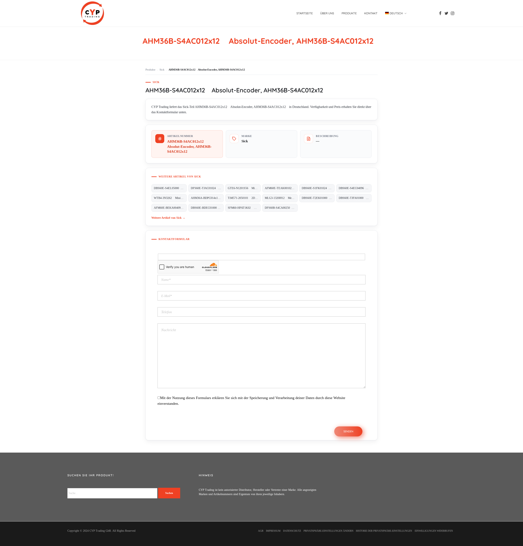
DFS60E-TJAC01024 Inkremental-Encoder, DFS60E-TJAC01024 (207, 188)
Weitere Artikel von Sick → (168, 217)
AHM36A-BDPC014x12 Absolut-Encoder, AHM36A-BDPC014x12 (207, 198)
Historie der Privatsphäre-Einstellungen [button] (384, 530)
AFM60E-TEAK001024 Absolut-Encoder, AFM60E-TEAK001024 (281, 188)
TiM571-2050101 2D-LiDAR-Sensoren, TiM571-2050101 (244, 198)
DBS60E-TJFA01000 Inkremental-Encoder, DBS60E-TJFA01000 (355, 198)
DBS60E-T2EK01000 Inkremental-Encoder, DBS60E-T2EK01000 (318, 198)
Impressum (273, 530)
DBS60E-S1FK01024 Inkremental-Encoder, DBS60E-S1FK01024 (318, 188)
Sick (162, 69)
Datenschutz (292, 530)
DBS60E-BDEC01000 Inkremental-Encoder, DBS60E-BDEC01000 (207, 207)
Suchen (169, 493)
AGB (260, 530)
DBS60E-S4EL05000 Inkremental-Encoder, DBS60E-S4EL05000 (170, 188)
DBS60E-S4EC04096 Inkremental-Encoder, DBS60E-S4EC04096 (355, 188)
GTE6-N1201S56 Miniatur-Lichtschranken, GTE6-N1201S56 (244, 188)
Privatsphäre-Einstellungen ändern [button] (328, 530)
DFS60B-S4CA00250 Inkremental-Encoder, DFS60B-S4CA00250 (281, 207)
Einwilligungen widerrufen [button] (434, 530)
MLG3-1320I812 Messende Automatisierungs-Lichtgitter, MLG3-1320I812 (281, 198)
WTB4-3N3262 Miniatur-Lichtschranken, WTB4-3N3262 (170, 198)
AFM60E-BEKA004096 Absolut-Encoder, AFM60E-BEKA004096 (170, 207)
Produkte (150, 69)
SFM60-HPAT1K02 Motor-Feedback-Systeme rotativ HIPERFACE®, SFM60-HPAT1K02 (244, 207)
